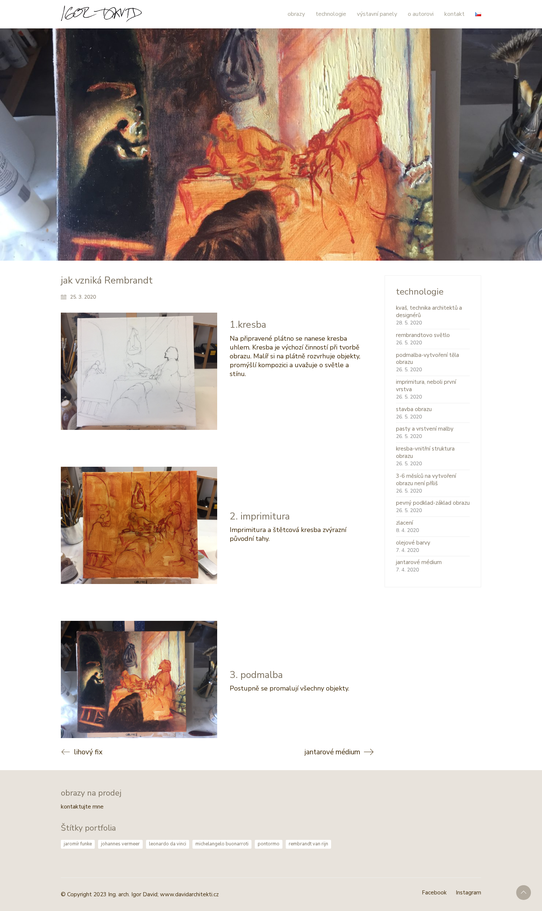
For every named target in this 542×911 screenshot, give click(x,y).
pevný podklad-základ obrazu (433, 503)
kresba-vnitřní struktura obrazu (425, 452)
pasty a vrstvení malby (425, 428)
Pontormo (268, 844)
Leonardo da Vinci (167, 844)
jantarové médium (419, 562)
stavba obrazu (414, 409)
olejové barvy (413, 542)
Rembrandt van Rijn (308, 844)
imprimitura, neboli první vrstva (426, 385)
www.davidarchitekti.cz (189, 894)
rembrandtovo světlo (423, 335)
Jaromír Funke (78, 844)
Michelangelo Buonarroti (222, 844)
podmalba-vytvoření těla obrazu (427, 358)
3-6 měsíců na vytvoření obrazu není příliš (426, 479)
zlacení (404, 522)
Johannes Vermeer (120, 844)
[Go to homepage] (101, 14)
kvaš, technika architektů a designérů (429, 311)
